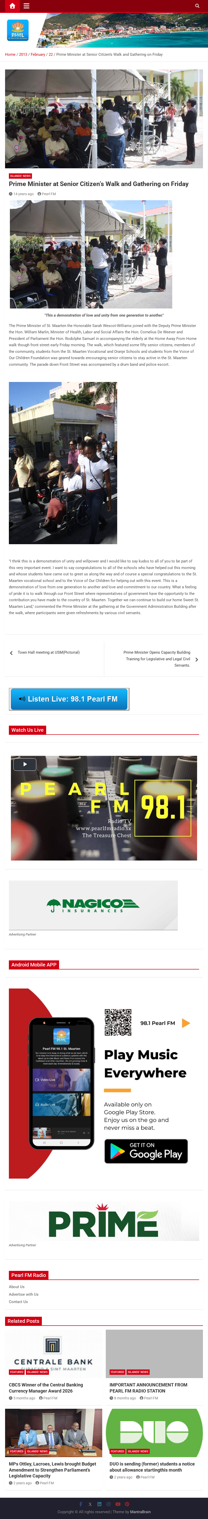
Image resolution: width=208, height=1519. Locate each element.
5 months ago (24, 1398)
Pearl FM (49, 194)
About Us (17, 1287)
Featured (16, 1372)
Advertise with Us (24, 1294)
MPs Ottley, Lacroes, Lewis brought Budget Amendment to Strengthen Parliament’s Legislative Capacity (52, 1469)
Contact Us (18, 1302)
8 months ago (125, 1398)
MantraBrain (140, 1512)
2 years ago (22, 1483)
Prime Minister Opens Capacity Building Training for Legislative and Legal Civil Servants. (157, 659)
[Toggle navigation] (26, 6)
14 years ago (23, 194)
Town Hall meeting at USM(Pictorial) (49, 652)
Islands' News (20, 176)
